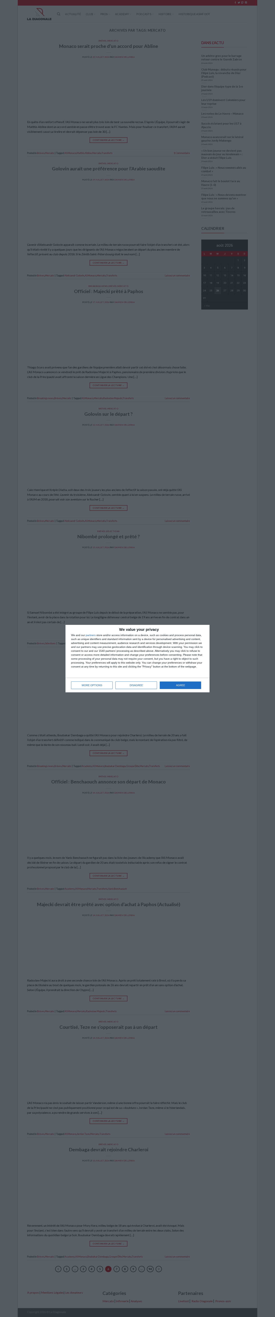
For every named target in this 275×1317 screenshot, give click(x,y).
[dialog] (137, 658)
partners (91, 635)
